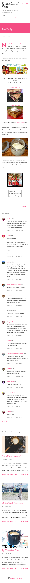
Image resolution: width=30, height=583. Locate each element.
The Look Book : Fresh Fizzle (12, 503)
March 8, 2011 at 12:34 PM (15, 387)
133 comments (12, 474)
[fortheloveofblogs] (15, 186)
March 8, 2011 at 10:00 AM (15, 376)
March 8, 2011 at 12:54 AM (15, 230)
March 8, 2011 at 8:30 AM (14, 363)
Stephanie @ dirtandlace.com (15, 353)
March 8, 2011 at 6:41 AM (14, 316)
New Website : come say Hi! (12, 456)
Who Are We (13, 18)
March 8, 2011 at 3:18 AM (14, 256)
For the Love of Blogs (10, 5)
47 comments (11, 568)
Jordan (9, 219)
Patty (8, 235)
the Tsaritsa (10, 381)
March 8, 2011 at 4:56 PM (14, 406)
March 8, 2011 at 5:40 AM (14, 305)
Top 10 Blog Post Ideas (10, 550)
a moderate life (11, 393)
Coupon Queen (11, 322)
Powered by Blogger (16, 578)
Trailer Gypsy (20, 122)
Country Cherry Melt (15, 87)
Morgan (9, 295)
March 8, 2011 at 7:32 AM (14, 348)
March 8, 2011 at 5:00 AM (14, 279)
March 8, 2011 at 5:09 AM (14, 290)
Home (3, 18)
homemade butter (12, 125)
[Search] (23, 3)
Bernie (9, 340)
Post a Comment (7, 422)
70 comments (11, 521)
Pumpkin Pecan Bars (15, 105)
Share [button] (24, 206)
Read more (24, 474)
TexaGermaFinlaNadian (14, 284)
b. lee (8, 262)
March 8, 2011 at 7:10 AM (14, 335)
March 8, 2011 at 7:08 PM (14, 417)
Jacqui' (9, 368)
